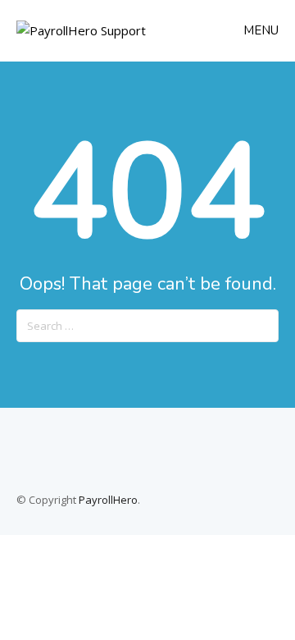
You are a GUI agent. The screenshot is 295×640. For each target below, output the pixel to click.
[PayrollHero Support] (81, 30)
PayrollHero (108, 499)
